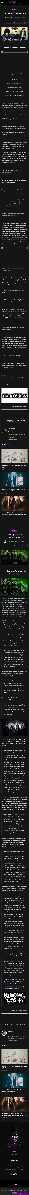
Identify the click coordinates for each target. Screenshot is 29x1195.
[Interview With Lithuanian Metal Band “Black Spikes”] (14, 456)
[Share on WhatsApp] (25, 22)
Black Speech (14, 1185)
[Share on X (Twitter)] (14, 22)
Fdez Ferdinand (11, 17)
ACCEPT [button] (14, 1193)
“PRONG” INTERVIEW (20, 420)
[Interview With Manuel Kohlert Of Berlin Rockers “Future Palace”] (14, 479)
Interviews (14, 9)
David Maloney (11, 541)
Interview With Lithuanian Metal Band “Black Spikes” (14, 466)
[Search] (27, 2)
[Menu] (2, 2)
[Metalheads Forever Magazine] (14, 2)
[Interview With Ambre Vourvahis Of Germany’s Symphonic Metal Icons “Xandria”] (14, 503)
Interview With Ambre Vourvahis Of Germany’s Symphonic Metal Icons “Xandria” (14, 514)
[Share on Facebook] (8, 22)
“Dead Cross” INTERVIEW (21, 1024)
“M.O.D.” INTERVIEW (9, 1024)
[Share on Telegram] (19, 22)
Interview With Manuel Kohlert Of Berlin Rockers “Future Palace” (13, 490)
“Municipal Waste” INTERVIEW (9, 421)
